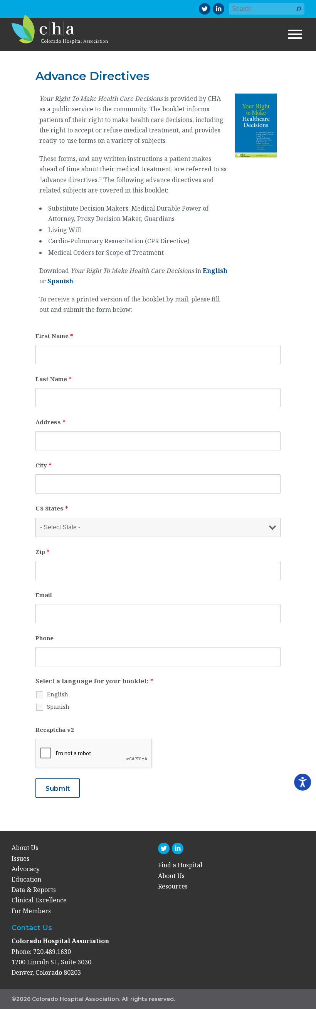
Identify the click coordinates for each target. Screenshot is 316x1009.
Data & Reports (34, 889)
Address (50, 422)
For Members (31, 911)
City (43, 465)
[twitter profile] (204, 9)
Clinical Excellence (39, 900)
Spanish (60, 281)
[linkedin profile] (218, 9)
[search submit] (298, 12)
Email (43, 595)
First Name (54, 336)
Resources (173, 886)
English (215, 270)
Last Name (53, 379)
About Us (25, 847)
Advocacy (26, 869)
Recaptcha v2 (54, 729)
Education (26, 879)
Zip (42, 552)
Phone (44, 638)
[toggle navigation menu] (294, 34)
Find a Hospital (180, 865)
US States (51, 508)
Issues (20, 858)
